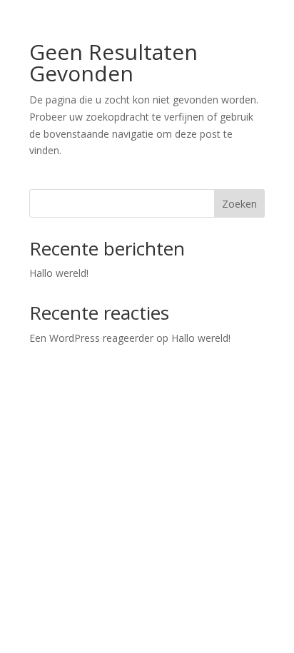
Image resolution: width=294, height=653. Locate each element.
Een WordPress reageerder (91, 338)
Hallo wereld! (58, 273)
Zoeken (239, 204)
